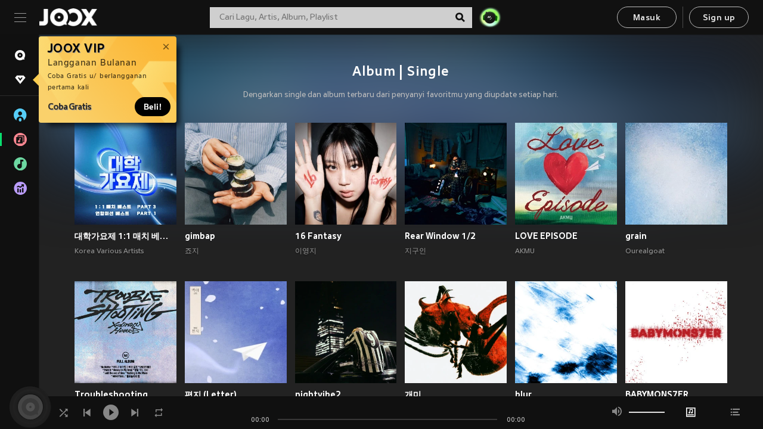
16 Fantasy (318, 236)
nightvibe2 (318, 394)
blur (523, 394)
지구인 (415, 251)
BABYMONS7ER (656, 394)
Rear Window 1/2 (440, 236)
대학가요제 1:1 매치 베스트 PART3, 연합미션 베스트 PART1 (125, 236)
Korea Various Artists (109, 251)
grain (636, 236)
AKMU (525, 251)
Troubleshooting (111, 394)
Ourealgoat (645, 251)
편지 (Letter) (211, 394)
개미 (413, 394)
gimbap (200, 236)
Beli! (153, 106)
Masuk (646, 18)
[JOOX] (68, 17)
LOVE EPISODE (546, 236)
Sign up (719, 18)
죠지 (192, 251)
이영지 (306, 251)
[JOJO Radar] (490, 17)
